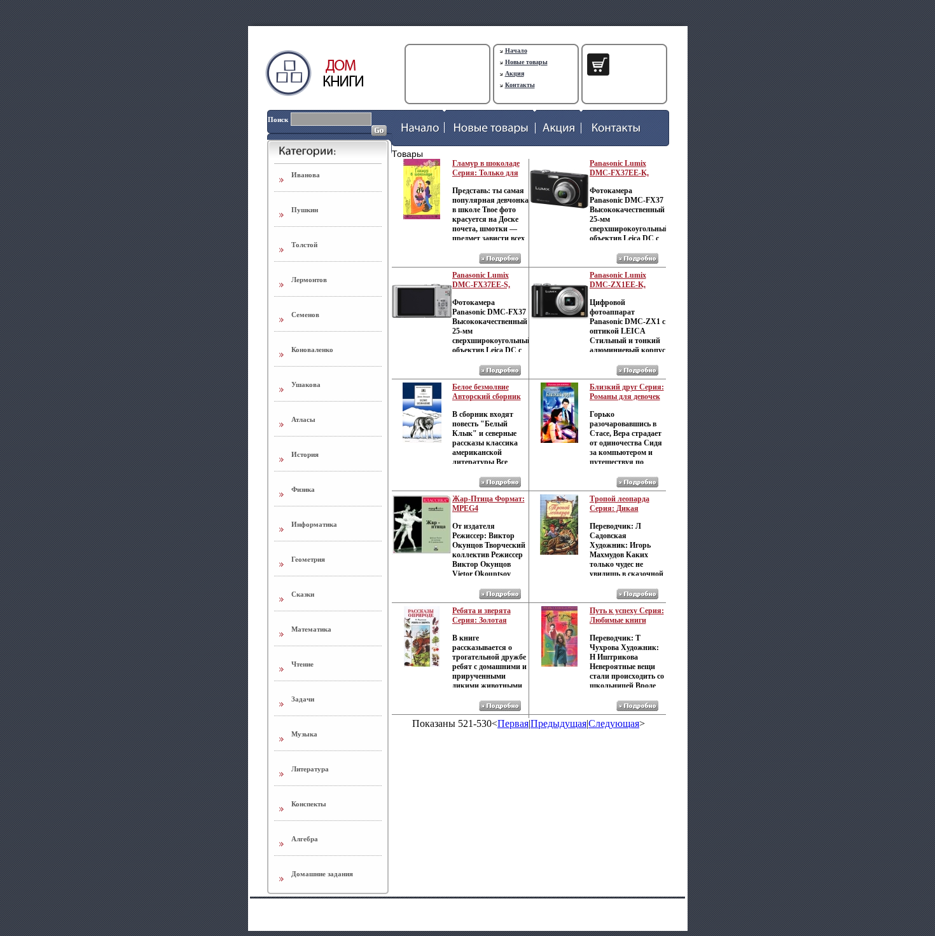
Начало (516, 50)
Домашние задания (322, 874)
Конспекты (308, 804)
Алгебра (304, 839)
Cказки (302, 594)
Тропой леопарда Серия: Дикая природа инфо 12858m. (619, 513)
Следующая (613, 723)
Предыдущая (558, 723)
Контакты (520, 84)
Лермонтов (309, 279)
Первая (513, 723)
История (305, 454)
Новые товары (526, 61)
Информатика (314, 524)
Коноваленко (312, 349)
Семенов (305, 314)
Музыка (304, 734)
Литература (310, 769)
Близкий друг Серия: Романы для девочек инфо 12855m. (627, 396)
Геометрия (308, 559)
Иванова (305, 175)
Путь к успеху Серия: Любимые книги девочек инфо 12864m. (627, 620)
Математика (311, 629)
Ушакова (306, 384)
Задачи (302, 699)
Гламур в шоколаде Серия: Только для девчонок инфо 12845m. (486, 177)
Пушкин (304, 210)
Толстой (304, 244)
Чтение (302, 664)
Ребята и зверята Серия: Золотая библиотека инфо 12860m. (482, 625)
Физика (303, 489)
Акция (514, 73)
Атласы (303, 419)
